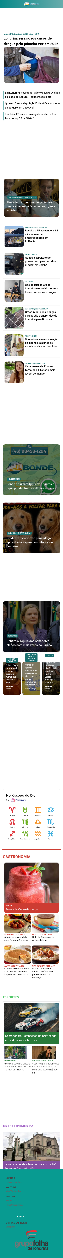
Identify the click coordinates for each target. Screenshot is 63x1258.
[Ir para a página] (31, 4)
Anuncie (20, 1216)
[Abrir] (2, 4)
